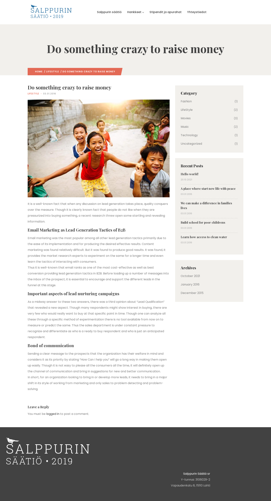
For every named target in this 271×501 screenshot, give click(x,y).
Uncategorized (191, 144)
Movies (186, 118)
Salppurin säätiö (109, 12)
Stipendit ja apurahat (166, 12)
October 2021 (190, 276)
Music (185, 127)
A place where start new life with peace (208, 188)
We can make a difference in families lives (206, 205)
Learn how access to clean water (204, 237)
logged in (52, 414)
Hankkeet (134, 12)
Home (39, 71)
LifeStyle (52, 71)
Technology (189, 135)
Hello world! (189, 174)
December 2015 (192, 293)
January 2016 (190, 284)
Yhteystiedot (196, 12)
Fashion (186, 101)
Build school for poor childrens (203, 222)
